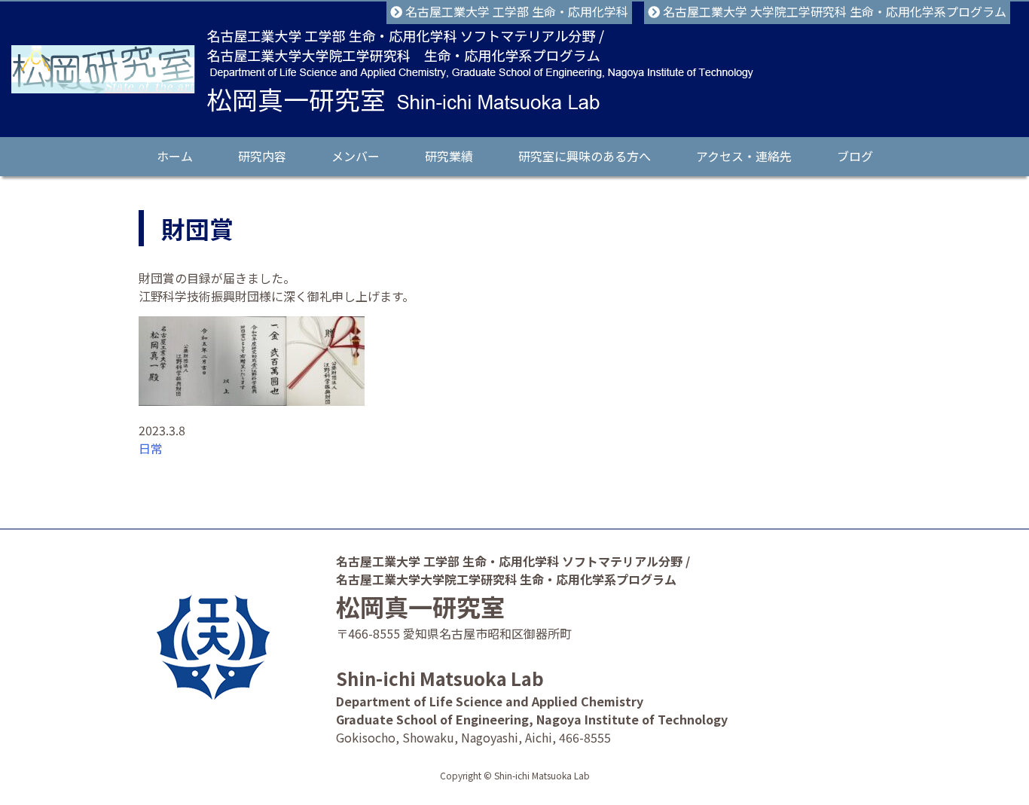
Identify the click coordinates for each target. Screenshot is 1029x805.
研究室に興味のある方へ (584, 156)
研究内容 (262, 156)
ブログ (855, 156)
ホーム (175, 156)
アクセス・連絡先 (744, 156)
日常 (151, 448)
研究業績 (449, 156)
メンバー (355, 156)
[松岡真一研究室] (103, 69)
